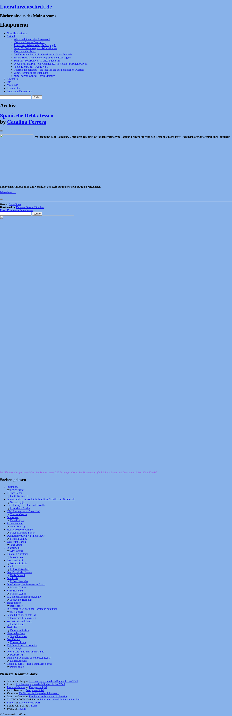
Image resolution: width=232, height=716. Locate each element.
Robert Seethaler (19, 581)
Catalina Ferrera (26, 122)
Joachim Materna (16, 687)
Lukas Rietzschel (19, 569)
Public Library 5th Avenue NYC (31, 66)
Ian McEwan (17, 624)
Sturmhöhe (13, 486)
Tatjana (33, 705)
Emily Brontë (17, 489)
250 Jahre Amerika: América (22, 645)
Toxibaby (12, 627)
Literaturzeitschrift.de (26, 7)
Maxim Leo (16, 557)
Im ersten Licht (15, 560)
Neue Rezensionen (17, 33)
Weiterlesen (8, 192)
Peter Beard (16, 654)
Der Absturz (13, 639)
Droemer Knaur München (30, 207)
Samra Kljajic (17, 502)
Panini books (17, 666)
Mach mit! (12, 85)
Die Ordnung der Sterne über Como (26, 584)
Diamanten (13, 517)
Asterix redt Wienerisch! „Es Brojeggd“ (35, 45)
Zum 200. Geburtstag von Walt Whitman (35, 48)
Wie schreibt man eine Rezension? (32, 39)
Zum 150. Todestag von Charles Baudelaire (37, 60)
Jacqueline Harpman (21, 599)
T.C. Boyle (16, 648)
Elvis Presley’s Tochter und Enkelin (26, 505)
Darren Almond (18, 660)
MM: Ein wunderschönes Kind (23, 511)
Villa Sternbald (15, 590)
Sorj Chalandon (18, 636)
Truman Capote (18, 514)
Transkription (14, 602)
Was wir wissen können (19, 621)
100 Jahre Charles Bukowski (29, 42)
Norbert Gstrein (18, 563)
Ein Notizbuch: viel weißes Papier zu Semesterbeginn (42, 57)
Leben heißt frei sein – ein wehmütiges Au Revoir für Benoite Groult (50, 63)
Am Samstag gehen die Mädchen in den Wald (53, 681)
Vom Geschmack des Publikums (31, 72)
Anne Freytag (17, 526)
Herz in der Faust (16, 633)
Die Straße (12, 578)
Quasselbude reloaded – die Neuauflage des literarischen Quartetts (49, 69)
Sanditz (11, 566)
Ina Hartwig (16, 611)
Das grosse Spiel (38, 687)
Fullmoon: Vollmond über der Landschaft (29, 657)
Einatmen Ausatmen (17, 554)
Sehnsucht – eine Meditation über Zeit (59, 699)
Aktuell (11, 36)
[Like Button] (1, 130)
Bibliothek (12, 78)
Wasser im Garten (16, 541)
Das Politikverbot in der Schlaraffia (48, 696)
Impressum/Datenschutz (19, 91)
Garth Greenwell (19, 496)
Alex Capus (16, 550)
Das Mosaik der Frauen (19, 572)
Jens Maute (16, 544)
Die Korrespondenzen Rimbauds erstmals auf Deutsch (43, 54)
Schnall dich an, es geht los (21, 614)
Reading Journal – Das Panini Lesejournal (29, 663)
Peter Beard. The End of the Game (25, 651)
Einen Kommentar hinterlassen (16, 210)
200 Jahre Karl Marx (25, 51)
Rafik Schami (17, 575)
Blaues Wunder (15, 523)
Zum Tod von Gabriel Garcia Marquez (34, 75)
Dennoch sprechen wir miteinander (25, 535)
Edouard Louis (18, 642)
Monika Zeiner (18, 587)
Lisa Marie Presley (20, 508)
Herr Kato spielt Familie (20, 529)
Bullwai (11, 702)
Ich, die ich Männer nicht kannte (24, 596)
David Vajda (17, 520)
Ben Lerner (16, 605)
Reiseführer (15, 204)
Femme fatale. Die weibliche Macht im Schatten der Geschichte (41, 499)
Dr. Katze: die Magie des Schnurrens (39, 693)
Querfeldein (13, 547)
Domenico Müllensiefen (23, 618)
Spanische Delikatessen (26, 115)
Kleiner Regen (14, 493)
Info (9, 81)
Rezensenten (13, 88)
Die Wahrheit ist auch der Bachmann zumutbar (32, 608)
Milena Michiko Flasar (22, 532)
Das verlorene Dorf (29, 702)
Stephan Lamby (18, 538)
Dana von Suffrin (19, 630)
